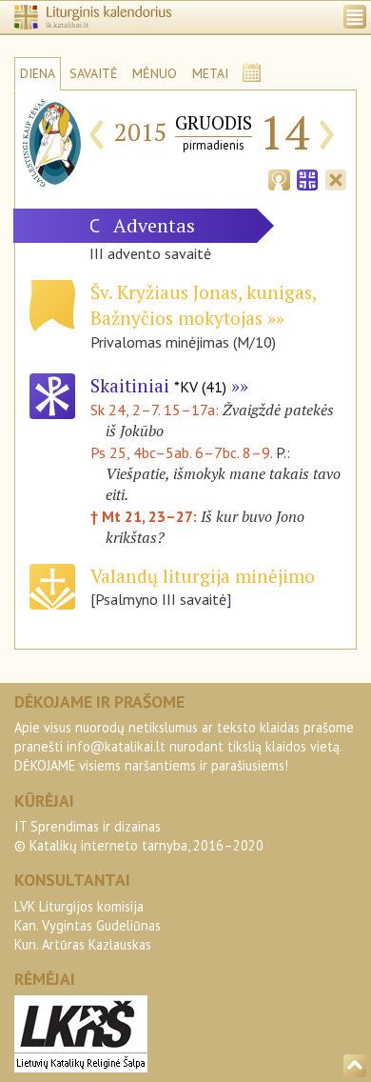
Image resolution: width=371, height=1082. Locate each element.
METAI (210, 73)
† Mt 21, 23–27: (145, 516)
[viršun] (354, 1065)
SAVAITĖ (93, 73)
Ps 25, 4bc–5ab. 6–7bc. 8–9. (181, 452)
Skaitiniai (158, 385)
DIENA (37, 73)
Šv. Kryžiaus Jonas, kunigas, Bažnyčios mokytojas (203, 305)
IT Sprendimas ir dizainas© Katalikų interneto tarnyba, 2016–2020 (139, 835)
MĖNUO (154, 73)
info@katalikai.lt (116, 746)
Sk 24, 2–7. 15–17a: (156, 409)
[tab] (278, 178)
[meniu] (354, 17)
